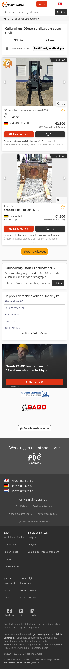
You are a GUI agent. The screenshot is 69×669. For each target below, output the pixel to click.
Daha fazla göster (36, 333)
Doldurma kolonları (43, 506)
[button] (65, 4)
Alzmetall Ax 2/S (14, 301)
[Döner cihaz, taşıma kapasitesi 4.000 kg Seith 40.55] (34, 82)
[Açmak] (34, 148)
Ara (62, 12)
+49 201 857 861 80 (21, 481)
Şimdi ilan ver (34, 381)
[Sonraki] (64, 82)
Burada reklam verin (36, 428)
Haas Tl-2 (10, 321)
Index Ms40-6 (12, 327)
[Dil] (60, 4)
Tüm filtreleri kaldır (19, 48)
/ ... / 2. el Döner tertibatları (21, 18)
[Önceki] (5, 82)
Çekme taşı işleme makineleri (34, 521)
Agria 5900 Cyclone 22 (21, 513)
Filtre (20, 40)
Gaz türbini (21, 506)
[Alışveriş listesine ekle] (63, 110)
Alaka (51, 40)
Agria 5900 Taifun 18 (49, 513)
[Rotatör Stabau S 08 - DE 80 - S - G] (34, 178)
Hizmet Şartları (23, 662)
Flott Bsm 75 (11, 314)
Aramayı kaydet (36, 251)
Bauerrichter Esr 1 (15, 308)
